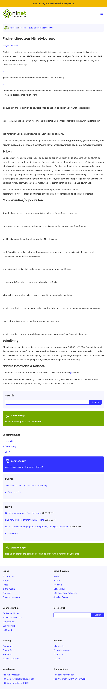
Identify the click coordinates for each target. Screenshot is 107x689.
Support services (11, 658)
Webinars (58, 584)
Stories (57, 658)
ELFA (7, 451)
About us (14, 28)
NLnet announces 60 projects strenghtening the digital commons (36, 526)
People (23, 28)
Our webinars (9, 625)
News (56, 576)
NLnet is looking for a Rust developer (23, 513)
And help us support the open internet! (24, 463)
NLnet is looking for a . (24, 418)
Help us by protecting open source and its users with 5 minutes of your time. (42, 550)
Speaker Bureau (61, 597)
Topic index (59, 654)
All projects (59, 646)
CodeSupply (10, 446)
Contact (7, 593)
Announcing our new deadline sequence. (53, 3)
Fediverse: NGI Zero (12, 617)
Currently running (62, 650)
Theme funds (9, 650)
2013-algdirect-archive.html (41, 28)
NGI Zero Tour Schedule (65, 593)
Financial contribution (64, 674)
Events (57, 580)
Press (5, 584)
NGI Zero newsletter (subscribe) (18, 679)
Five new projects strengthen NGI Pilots (24, 520)
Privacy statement (12, 597)
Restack (9, 441)
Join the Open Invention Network (70, 679)
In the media (9, 589)
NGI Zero (7, 654)
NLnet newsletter (11, 674)
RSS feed (7, 630)
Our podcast (9, 621)
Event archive (14, 492)
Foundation (8, 576)
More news (13, 533)
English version (10, 45)
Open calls (8, 646)
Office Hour (59, 589)
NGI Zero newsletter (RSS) (16, 683)
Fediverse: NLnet (11, 613)
